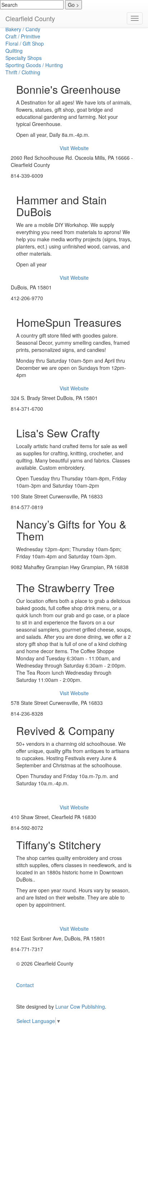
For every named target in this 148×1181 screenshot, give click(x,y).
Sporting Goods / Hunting (34, 65)
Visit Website (74, 148)
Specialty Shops (23, 57)
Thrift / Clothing (22, 72)
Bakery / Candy (22, 29)
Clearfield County (30, 18)
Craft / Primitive (22, 36)
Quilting (14, 50)
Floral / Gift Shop (24, 43)
